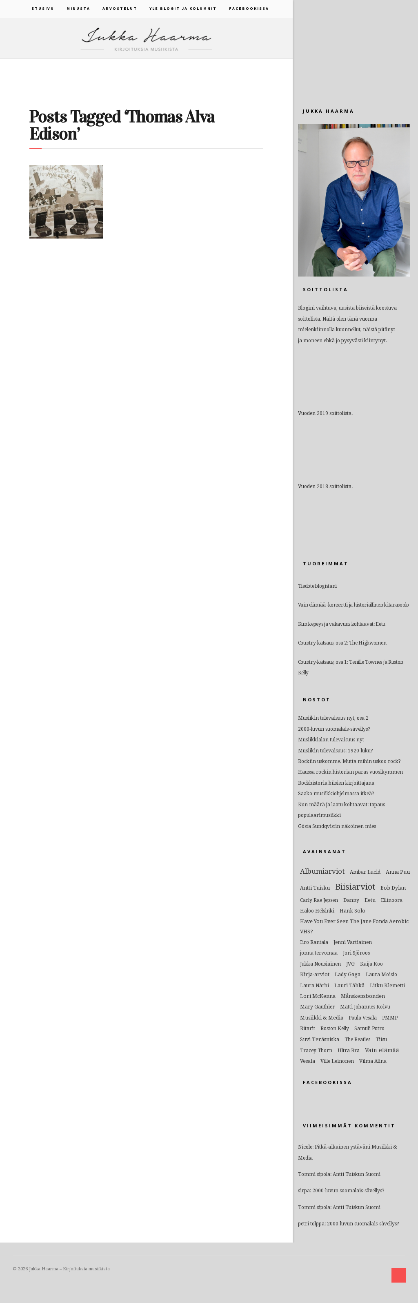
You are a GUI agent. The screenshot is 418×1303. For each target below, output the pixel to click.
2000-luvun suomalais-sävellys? (334, 729)
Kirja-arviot (314, 974)
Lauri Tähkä (349, 985)
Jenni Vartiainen (353, 942)
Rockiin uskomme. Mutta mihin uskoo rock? (349, 761)
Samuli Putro (369, 1028)
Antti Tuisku (315, 888)
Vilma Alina (373, 1061)
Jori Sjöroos (356, 953)
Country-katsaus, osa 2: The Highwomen (342, 643)
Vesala (307, 1061)
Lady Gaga (347, 974)
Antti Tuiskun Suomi (356, 1174)
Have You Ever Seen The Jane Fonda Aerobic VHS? (354, 926)
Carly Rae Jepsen (319, 900)
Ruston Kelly (334, 1028)
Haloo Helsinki (317, 911)
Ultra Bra (349, 1050)
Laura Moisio (381, 974)
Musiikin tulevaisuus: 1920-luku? (335, 751)
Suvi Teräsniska (319, 1039)
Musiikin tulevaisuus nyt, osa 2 (333, 718)
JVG (350, 964)
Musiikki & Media (321, 1018)
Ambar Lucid (365, 872)
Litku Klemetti (387, 985)
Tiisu (381, 1039)
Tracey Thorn (316, 1050)
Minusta (78, 8)
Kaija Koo (371, 964)
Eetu (370, 900)
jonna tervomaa (319, 953)
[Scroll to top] (398, 1275)
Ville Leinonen (337, 1061)
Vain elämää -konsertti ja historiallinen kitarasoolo (353, 605)
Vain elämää (382, 1050)
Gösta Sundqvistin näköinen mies (337, 826)
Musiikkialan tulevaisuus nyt (331, 740)
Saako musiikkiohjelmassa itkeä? (336, 794)
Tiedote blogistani (317, 586)
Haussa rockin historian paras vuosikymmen (350, 772)
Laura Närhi (314, 985)
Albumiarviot (322, 871)
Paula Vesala (363, 1018)
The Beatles (357, 1039)
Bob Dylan (393, 888)
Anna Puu (398, 872)
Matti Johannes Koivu (365, 1007)
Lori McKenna (318, 996)
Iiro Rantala (314, 942)
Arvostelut (119, 8)
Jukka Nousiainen (320, 964)
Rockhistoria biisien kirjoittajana (336, 783)
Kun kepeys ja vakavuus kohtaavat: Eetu (342, 624)
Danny (351, 900)
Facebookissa (249, 8)
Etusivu (42, 8)
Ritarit (307, 1028)
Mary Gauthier (317, 1007)
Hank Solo (352, 911)
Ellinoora (391, 900)
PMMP (390, 1018)
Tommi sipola (314, 1174)
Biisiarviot (355, 887)
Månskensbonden (363, 996)
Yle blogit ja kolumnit (183, 8)
